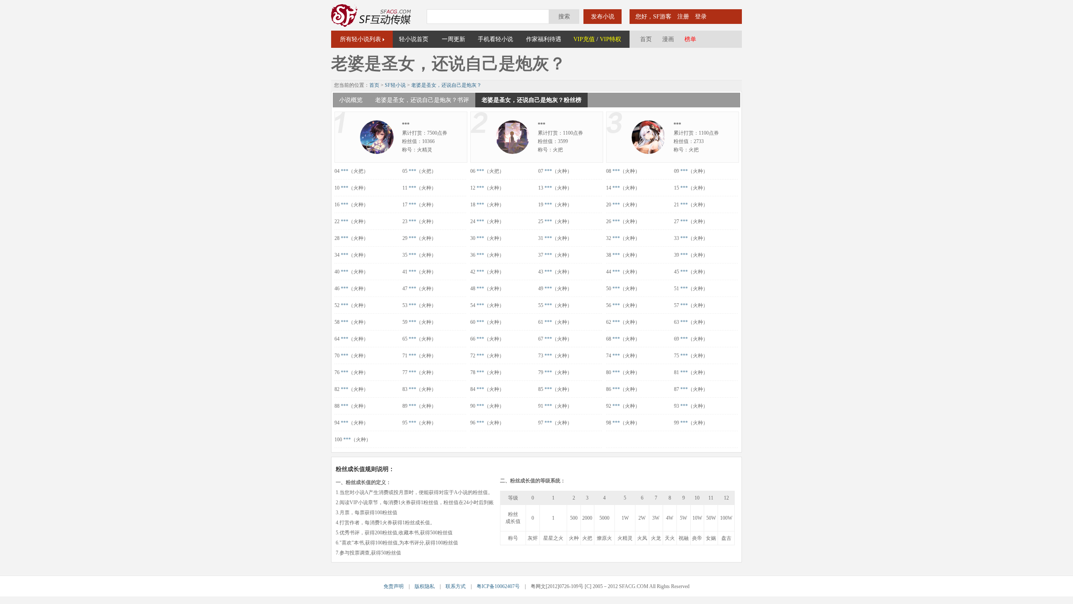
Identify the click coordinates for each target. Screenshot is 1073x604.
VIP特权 (610, 39)
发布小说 (602, 16)
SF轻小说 (395, 85)
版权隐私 (425, 586)
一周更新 (453, 39)
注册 (683, 16)
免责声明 (394, 586)
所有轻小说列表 (360, 39)
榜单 (690, 39)
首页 (646, 39)
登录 (701, 16)
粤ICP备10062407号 (498, 586)
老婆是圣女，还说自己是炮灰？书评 (422, 100)
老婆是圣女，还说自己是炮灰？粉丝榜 (531, 100)
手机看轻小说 (495, 39)
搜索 (564, 16)
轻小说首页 (413, 39)
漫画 (668, 39)
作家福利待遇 (543, 39)
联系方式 (456, 586)
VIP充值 (584, 39)
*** (344, 171)
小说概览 (351, 100)
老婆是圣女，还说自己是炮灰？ (446, 85)
